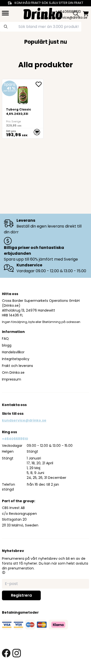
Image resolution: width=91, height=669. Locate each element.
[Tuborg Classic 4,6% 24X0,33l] (22, 109)
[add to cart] (36, 132)
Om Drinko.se (13, 372)
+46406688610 (15, 438)
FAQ (5, 338)
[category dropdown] (5, 13)
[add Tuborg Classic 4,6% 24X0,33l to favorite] (39, 84)
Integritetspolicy (15, 358)
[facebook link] (6, 653)
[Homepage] (43, 13)
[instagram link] (16, 653)
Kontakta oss (14, 404)
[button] (3, 572)
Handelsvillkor (13, 352)
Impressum (11, 379)
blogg (6, 345)
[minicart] (86, 13)
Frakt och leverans (17, 365)
